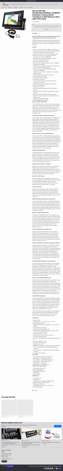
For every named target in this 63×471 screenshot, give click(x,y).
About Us (60, 466)
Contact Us (31, 7)
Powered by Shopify (48, 469)
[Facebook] (4, 466)
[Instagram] (3, 466)
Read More (57, 426)
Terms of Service (49, 466)
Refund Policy (44, 466)
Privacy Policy (35, 466)
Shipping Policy (55, 466)
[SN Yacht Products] (5, 4)
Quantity (33, 24)
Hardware (15, 7)
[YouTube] (5, 466)
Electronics (3, 7)
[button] (46, 29)
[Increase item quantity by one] (60, 26)
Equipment (9, 7)
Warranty (39, 466)
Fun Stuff (21, 7)
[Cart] (61, 4)
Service (26, 7)
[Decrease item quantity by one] (33, 26)
